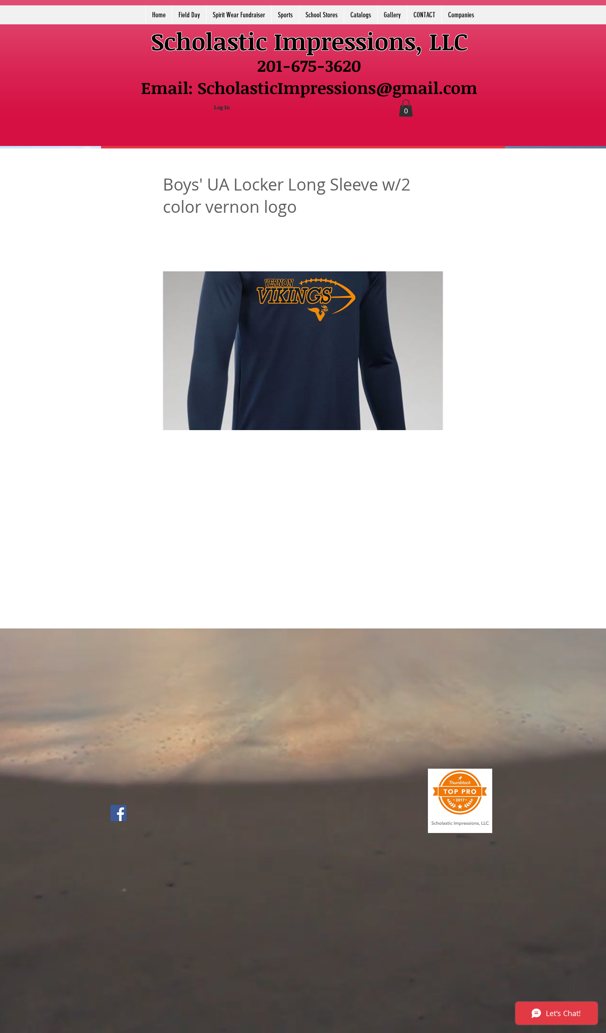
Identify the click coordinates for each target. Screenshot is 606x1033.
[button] (406, 108)
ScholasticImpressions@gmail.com (337, 87)
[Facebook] (118, 813)
